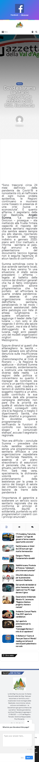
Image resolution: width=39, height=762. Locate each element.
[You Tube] (19, 723)
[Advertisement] (19, 56)
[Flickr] (17, 723)
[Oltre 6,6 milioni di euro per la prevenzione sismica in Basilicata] (8, 578)
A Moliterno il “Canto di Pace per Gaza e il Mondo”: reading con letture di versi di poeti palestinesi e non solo (26, 641)
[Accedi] (32, 31)
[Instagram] (22, 723)
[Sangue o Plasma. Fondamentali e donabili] (8, 558)
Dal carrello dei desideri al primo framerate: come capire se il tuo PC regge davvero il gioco (26, 589)
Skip (22, 757)
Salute (19, 84)
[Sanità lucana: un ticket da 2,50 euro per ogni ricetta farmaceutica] (8, 548)
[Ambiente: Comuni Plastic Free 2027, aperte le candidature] (8, 614)
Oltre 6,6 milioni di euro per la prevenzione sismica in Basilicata (25, 577)
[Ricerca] (36, 31)
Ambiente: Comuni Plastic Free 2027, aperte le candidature (26, 614)
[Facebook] (11, 723)
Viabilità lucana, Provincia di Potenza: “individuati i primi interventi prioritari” (26, 568)
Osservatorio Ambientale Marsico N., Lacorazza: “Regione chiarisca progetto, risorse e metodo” (26, 602)
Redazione (19, 126)
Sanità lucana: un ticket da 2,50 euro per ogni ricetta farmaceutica (25, 549)
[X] (14, 723)
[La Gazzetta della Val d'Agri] (19, 25)
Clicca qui (24, 15)
